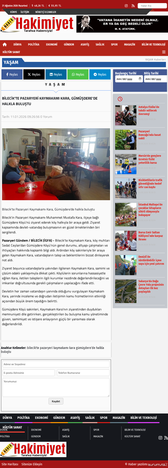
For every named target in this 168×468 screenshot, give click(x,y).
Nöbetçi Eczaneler (45, 12)
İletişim (25, 12)
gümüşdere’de (85, 348)
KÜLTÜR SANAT (11, 52)
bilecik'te (33, 348)
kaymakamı (60, 348)
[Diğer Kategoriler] (164, 52)
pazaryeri (46, 348)
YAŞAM (56, 84)
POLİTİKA (33, 44)
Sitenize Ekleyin (32, 464)
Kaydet (56, 401)
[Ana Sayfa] (4, 44)
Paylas (13, 74)
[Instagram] (126, 6)
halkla (100, 348)
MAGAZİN (129, 44)
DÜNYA (18, 44)
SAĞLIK (100, 44)
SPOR (114, 44)
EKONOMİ (51, 44)
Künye (13, 12)
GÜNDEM (69, 44)
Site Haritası (10, 464)
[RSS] (133, 6)
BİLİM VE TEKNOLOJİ (153, 44)
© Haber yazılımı (136, 464)
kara (72, 348)
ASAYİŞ (85, 44)
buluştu (6, 352)
